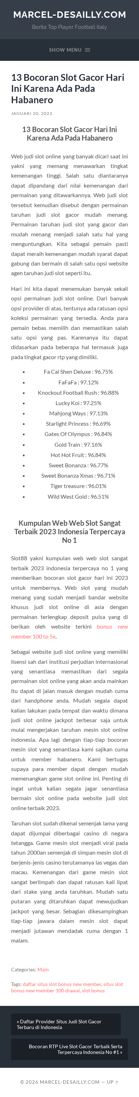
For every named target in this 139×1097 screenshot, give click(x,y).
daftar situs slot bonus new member (62, 984)
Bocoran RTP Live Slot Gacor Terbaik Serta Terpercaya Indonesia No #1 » (75, 1049)
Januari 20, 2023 (31, 113)
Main (43, 969)
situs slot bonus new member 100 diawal (67, 987)
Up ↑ (113, 1082)
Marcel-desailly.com (69, 14)
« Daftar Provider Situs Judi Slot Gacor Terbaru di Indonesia (59, 1024)
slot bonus (93, 990)
